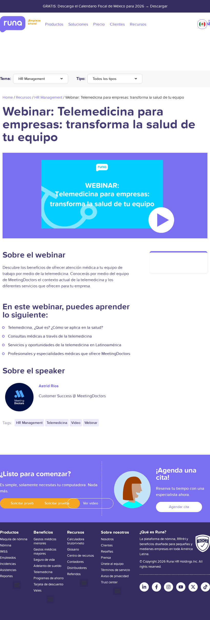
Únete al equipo (112, 564)
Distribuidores (77, 568)
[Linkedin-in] (144, 587)
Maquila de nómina (13, 539)
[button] (23, 503)
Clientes (107, 545)
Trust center (109, 582)
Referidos (74, 574)
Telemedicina (43, 572)
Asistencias (8, 570)
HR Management (31, 79)
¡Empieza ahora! (34, 22)
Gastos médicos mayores (45, 551)
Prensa (106, 558)
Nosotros (107, 539)
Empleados (8, 558)
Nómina (5, 545)
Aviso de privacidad (115, 576)
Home (8, 97)
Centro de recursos (80, 556)
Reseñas (107, 552)
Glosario (73, 549)
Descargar (158, 6)
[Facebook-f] (156, 587)
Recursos (23, 97)
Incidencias (8, 564)
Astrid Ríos (49, 386)
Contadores (75, 562)
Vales (37, 590)
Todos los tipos (105, 79)
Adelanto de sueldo (47, 566)
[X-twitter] (193, 587)
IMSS (4, 552)
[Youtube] (180, 587)
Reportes (6, 576)
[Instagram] (168, 587)
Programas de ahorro (49, 578)
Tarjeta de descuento (48, 584)
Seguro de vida (44, 560)
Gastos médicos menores (45, 541)
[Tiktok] (205, 587)
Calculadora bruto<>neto (75, 541)
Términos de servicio (115, 570)
